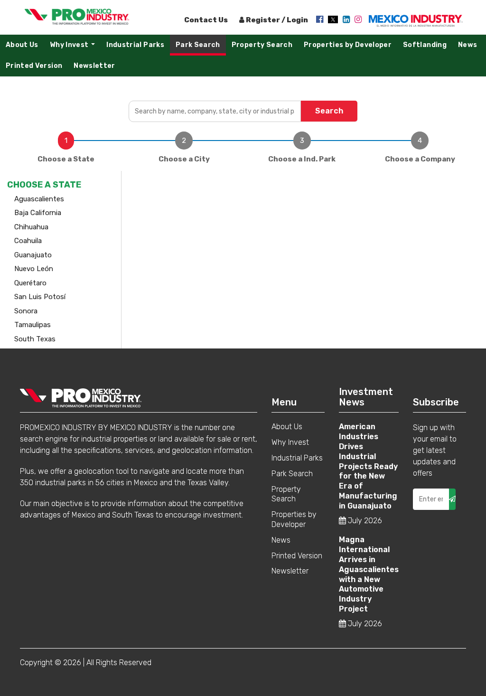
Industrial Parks (135, 45)
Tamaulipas (32, 324)
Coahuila (28, 240)
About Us (22, 45)
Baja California (37, 212)
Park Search (198, 45)
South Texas (35, 339)
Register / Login (276, 20)
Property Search (262, 45)
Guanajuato (33, 255)
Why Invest (75, 47)
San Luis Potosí (39, 296)
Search (329, 110)
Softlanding (425, 45)
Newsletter (94, 66)
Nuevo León (33, 268)
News (467, 45)
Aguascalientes (39, 199)
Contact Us (206, 20)
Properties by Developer (348, 45)
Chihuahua (31, 227)
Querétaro (30, 283)
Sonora (25, 311)
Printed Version (34, 66)
